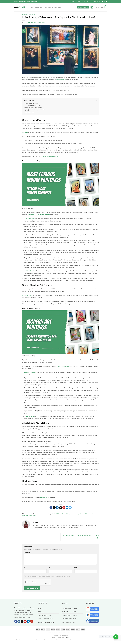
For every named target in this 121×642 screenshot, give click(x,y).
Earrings (48, 7)
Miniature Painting (30, 271)
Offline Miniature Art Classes (71, 612)
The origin (25, 132)
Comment (27, 552)
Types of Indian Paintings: (35, 105)
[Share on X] (54, 507)
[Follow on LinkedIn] (104, 1)
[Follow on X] (22, 621)
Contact (78, 1)
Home (31, 7)
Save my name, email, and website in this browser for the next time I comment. (48, 576)
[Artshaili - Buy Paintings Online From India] (20, 7)
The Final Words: (29, 112)
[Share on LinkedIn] (67, 507)
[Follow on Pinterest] (102, 1)
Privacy (94, 1)
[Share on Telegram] (70, 507)
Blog (39, 608)
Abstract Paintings (57, 514)
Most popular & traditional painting (39, 214)
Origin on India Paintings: (32, 103)
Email (51, 568)
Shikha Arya (42, 22)
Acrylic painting (29, 416)
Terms (88, 1)
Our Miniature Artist (68, 622)
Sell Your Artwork (43, 612)
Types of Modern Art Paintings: (36, 109)
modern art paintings (63, 366)
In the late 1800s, (27, 295)
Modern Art (31, 14)
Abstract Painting (29, 372)
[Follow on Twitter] (101, 1)
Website (76, 568)
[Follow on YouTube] (106, 1)
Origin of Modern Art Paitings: (33, 107)
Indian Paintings (75, 514)
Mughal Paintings (29, 218)
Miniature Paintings (85, 514)
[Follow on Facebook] (97, 1)
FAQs (72, 1)
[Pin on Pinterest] (63, 507)
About (83, 1)
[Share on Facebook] (51, 507)
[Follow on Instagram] (99, 1)
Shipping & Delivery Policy (46, 622)
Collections (38, 7)
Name (26, 568)
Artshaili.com (44, 497)
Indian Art (25, 14)
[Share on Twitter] (57, 507)
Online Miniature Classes (69, 608)
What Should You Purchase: (32, 111)
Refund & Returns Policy (45, 618)
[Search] (92, 7)
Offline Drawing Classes (69, 615)
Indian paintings (61, 79)
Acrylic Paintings (66, 514)
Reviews (54, 7)
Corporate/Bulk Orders (45, 615)
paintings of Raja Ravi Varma (49, 156)
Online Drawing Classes (69, 618)
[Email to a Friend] (60, 507)
